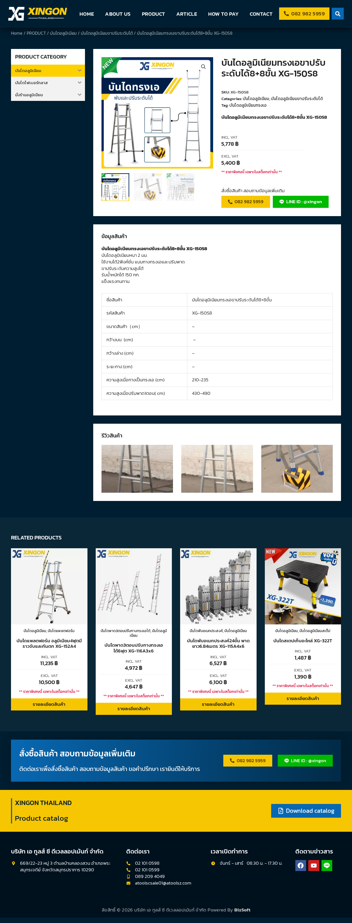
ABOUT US (118, 14)
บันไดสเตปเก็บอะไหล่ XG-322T (302, 640)
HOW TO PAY (223, 14)
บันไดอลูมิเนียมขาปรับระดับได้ (107, 33)
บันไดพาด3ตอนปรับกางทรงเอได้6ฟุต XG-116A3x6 (134, 647)
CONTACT (261, 14)
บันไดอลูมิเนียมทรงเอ (247, 105)
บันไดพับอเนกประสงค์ (206, 630)
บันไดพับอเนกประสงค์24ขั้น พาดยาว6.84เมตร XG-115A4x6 (218, 643)
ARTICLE (186, 14)
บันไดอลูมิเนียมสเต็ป (314, 630)
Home (17, 33)
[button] (203, 67)
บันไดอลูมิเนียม (63, 33)
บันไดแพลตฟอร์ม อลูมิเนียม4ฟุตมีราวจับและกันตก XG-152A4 (49, 643)
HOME (86, 14)
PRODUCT (153, 14)
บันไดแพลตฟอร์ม (61, 630)
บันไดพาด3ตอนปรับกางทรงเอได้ (125, 630)
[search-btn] (338, 14)
